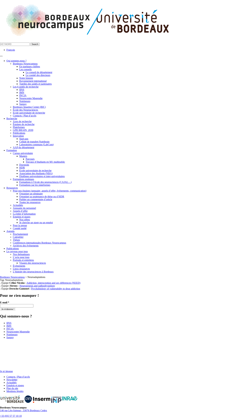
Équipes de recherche (24, 124)
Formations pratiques (23, 179)
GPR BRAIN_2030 (23, 130)
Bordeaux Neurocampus (25, 63)
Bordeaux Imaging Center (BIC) (29, 107)
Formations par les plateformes (34, 185)
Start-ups (23, 138)
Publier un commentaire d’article (35, 199)
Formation (11, 150)
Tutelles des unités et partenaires (35, 83)
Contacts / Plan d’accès (24, 115)
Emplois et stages (21, 216)
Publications (19, 133)
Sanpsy (23, 104)
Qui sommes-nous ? (16, 60)
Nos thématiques (21, 254)
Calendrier (18, 237)
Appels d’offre (20, 211)
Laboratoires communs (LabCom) (36, 144)
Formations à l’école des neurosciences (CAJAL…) (45, 182)
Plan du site (12, 388)
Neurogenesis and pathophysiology (37, 285)
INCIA (22, 95)
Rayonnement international (33, 81)
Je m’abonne (6, 371)
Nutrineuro (24, 101)
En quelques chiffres (29, 66)
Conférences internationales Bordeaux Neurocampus (39, 242)
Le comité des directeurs (38, 75)
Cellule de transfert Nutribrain (34, 141)
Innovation (18, 135)
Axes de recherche (22, 121)
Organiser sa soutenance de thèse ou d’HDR (41, 196)
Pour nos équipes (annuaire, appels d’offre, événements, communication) (49, 190)
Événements (19, 265)
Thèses (16, 239)
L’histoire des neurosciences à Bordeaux (33, 271)
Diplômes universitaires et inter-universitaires (42, 176)
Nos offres (24, 219)
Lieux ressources (21, 268)
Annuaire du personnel (24, 208)
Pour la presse (20, 225)
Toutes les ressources (29, 202)
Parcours (30, 159)
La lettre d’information (24, 213)
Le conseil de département (39, 72)
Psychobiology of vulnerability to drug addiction (55, 288)
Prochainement (20, 234)
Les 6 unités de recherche (26, 86)
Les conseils (25, 69)
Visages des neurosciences (32, 263)
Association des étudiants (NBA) (36, 173)
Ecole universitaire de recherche (29, 112)
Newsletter (11, 379)
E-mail (4, 302)
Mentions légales (14, 391)
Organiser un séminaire (31, 193)
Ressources (12, 187)
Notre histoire (26, 78)
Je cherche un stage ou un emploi (36, 222)
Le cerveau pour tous (17, 251)
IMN (21, 92)
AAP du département (23, 147)
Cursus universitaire (23, 153)
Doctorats (24, 164)
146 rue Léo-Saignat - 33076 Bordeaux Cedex (23, 410)
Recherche (11, 118)
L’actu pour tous (21, 257)
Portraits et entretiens (23, 260)
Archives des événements (26, 245)
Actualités (18, 205)
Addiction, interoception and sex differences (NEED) (53, 282)
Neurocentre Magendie (31, 98)
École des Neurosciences (25, 109)
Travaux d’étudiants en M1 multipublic (45, 161)
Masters (23, 156)
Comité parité (19, 228)
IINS (21, 89)
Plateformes (19, 127)
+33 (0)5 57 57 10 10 (11, 416)
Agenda (10, 231)
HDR (22, 167)
